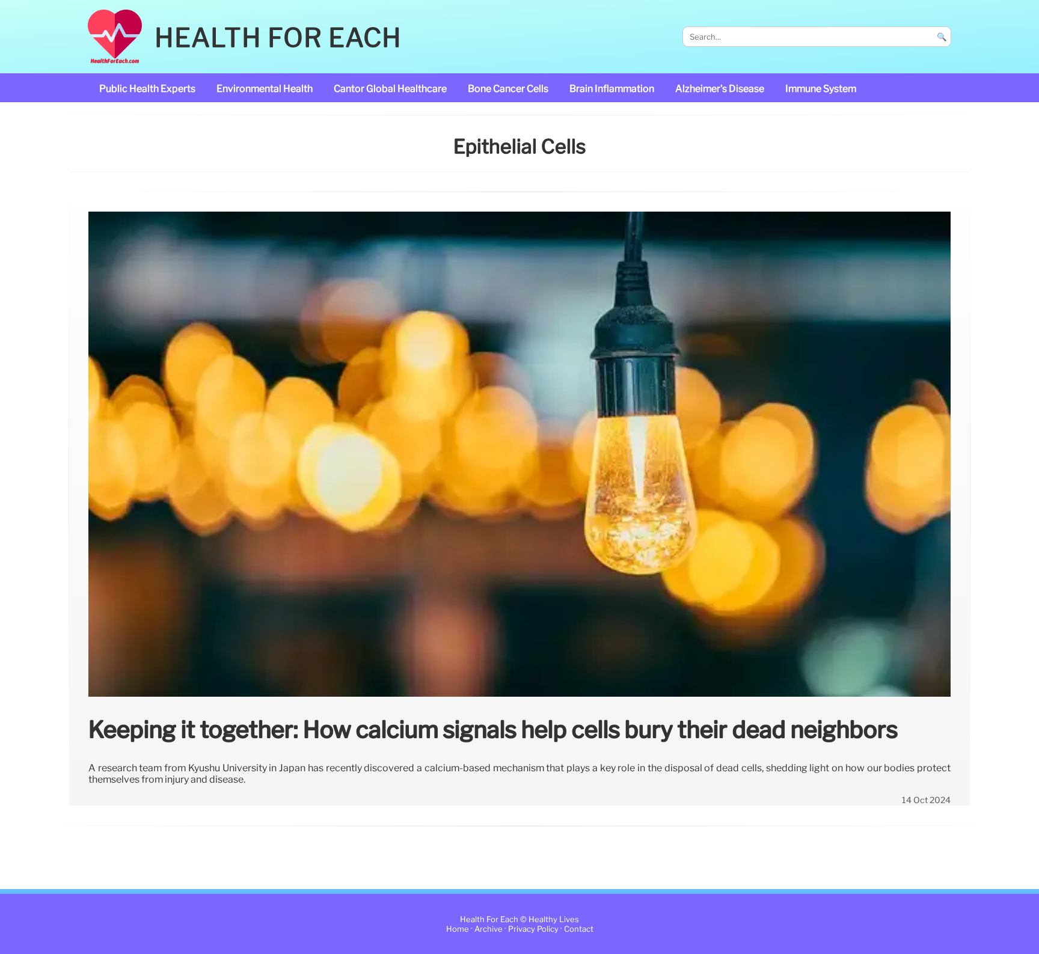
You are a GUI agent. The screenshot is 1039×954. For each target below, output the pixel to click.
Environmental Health (264, 88)
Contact (578, 929)
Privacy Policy (533, 929)
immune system (820, 88)
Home (457, 929)
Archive (488, 929)
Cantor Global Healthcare (390, 88)
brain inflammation (611, 88)
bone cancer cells (508, 88)
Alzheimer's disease (719, 88)
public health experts (147, 88)
